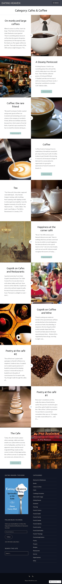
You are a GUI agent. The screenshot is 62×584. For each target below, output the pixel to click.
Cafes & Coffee (37, 486)
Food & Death (37, 513)
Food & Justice (37, 527)
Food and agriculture (38, 537)
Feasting (35, 507)
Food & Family (37, 517)
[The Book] (33, 576)
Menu (57, 3)
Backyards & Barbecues (39, 480)
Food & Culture (37, 510)
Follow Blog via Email (14, 520)
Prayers (35, 544)
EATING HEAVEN (11, 3)
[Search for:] (16, 553)
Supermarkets (37, 557)
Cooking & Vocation (38, 493)
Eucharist (35, 503)
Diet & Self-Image (38, 497)
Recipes (35, 547)
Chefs (34, 490)
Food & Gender (37, 520)
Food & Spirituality (38, 530)
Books (35, 483)
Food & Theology (38, 534)
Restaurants (36, 550)
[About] (29, 576)
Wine (34, 560)
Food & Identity (37, 523)
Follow (8, 537)
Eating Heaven (37, 500)
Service (35, 554)
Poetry (35, 540)
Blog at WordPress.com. (31, 580)
